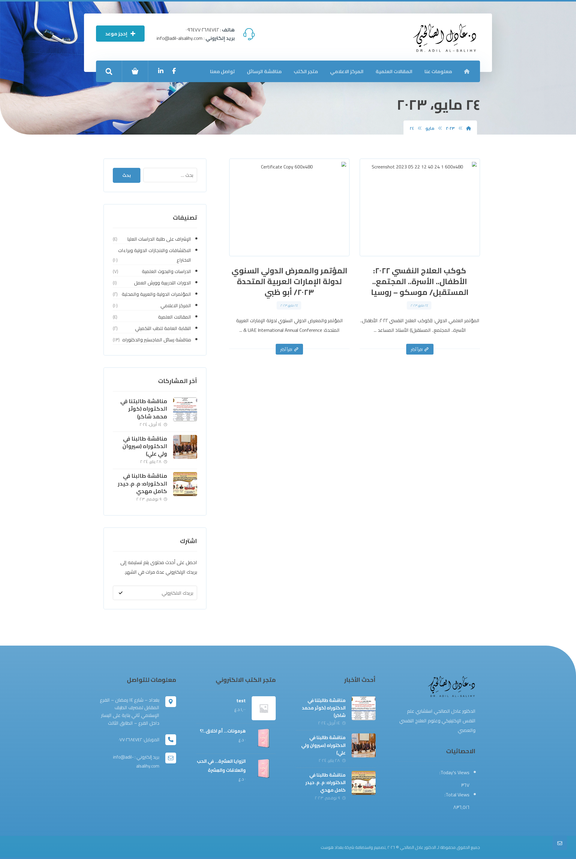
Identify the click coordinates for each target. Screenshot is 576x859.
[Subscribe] (120, 593)
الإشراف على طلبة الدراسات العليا (159, 238)
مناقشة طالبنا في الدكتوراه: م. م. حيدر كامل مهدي (142, 483)
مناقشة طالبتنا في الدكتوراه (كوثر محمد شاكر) (143, 408)
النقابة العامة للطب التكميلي (163, 328)
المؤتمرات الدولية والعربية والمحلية (156, 294)
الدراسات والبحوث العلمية (166, 271)
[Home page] (468, 128)
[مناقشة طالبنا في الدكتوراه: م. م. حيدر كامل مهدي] (185, 484)
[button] (174, 71)
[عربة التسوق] (135, 70)
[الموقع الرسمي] (444, 37)
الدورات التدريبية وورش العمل (162, 282)
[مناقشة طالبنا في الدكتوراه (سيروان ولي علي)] (185, 447)
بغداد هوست (332, 847)
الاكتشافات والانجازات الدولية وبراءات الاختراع (154, 255)
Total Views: (456, 794)
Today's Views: (454, 772)
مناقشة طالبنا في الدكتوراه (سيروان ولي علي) (144, 446)
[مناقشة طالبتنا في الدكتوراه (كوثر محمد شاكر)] (185, 409)
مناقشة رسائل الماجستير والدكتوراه (156, 339)
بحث (126, 175)
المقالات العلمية (174, 316)
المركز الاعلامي (175, 305)
